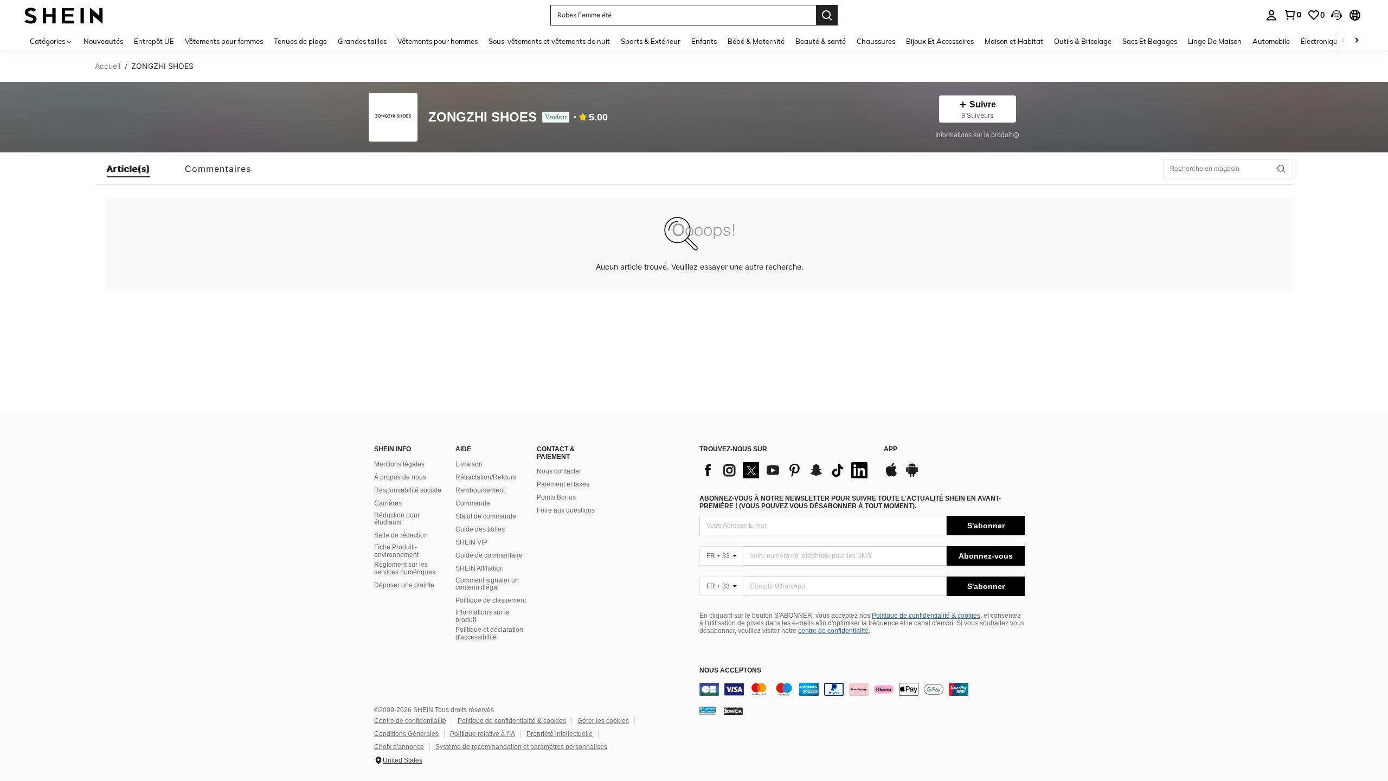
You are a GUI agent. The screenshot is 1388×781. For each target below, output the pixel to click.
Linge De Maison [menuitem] (1215, 41)
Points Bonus (556, 497)
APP (890, 449)
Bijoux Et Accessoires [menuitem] (940, 41)
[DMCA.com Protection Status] (733, 710)
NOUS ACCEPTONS (730, 670)
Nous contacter (559, 471)
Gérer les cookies (603, 721)
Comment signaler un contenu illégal (487, 584)
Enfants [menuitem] (704, 41)
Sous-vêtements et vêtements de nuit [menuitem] (549, 41)
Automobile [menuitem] (1271, 41)
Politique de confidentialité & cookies (926, 615)
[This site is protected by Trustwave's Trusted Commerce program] (707, 710)
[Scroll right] (1356, 41)
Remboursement (480, 490)
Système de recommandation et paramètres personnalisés (521, 747)
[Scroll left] (1343, 41)
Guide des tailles (480, 529)
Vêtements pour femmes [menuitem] (224, 41)
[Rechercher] (827, 15)
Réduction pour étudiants (397, 519)
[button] (1336, 15)
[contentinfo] (862, 689)
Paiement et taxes (563, 484)
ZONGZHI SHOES (482, 117)
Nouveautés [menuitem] (103, 41)
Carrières (388, 503)
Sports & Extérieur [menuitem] (650, 41)
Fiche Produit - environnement (396, 551)
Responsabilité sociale (407, 490)
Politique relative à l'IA (482, 734)
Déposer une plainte (404, 585)
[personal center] (1271, 15)
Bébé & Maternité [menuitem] (756, 41)
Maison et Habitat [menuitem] (1014, 41)
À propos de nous (400, 477)
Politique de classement (490, 600)
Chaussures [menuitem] (876, 41)
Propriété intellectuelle (559, 734)
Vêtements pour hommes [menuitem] (437, 41)
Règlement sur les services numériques (404, 568)
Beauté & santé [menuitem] (820, 41)
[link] (1292, 14)
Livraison (469, 464)
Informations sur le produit (482, 616)
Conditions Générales (406, 734)
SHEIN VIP (471, 542)
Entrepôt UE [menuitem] (154, 41)
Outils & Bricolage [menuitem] (1082, 41)
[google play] (912, 475)
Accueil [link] (107, 66)
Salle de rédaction (401, 535)
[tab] (128, 168)
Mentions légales (399, 464)
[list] (786, 470)
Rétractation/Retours (485, 477)
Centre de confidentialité (410, 721)
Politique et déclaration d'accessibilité (489, 633)
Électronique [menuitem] (1321, 41)
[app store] (891, 475)
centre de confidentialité (833, 631)
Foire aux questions (566, 510)
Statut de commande (485, 516)
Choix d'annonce (399, 747)
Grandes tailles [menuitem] (362, 41)
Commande (472, 503)
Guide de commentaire (489, 555)
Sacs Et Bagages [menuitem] (1149, 41)
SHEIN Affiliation (479, 568)
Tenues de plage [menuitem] (300, 41)
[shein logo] (63, 15)
